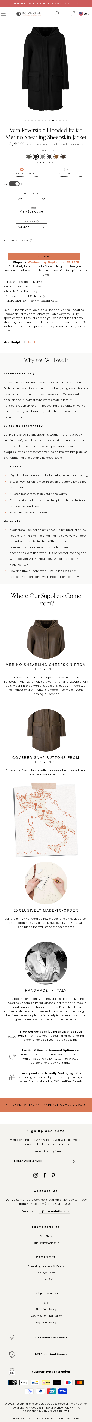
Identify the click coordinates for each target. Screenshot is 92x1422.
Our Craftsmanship (46, 1243)
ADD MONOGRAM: (16, 240)
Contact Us (46, 1190)
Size (31, 193)
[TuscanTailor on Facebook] (44, 1175)
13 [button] (67, 121)
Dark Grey (42, 156)
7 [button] (46, 121)
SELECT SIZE (46, 162)
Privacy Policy (21, 1418)
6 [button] (43, 121)
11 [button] (60, 121)
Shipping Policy (46, 1309)
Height (30, 221)
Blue (49, 156)
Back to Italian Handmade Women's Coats (49, 1104)
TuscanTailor (46, 1226)
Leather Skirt (46, 1279)
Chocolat (63, 156)
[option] (46, 3)
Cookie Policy (40, 1418)
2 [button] (29, 121)
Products (46, 1256)
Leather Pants (46, 1273)
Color (46, 150)
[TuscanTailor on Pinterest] (53, 1175)
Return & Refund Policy (46, 1316)
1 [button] (26, 121)
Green (28, 156)
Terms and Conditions (65, 1418)
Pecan (56, 156)
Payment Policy (46, 1322)
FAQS (46, 1303)
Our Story (46, 1236)
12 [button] (64, 121)
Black (35, 156)
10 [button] (57, 121)
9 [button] (53, 121)
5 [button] (39, 121)
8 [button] (50, 121)
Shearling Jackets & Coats (46, 1266)
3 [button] (32, 121)
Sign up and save (46, 1131)
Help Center (46, 1293)
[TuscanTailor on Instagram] (35, 1175)
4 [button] (36, 121)
